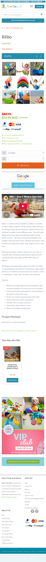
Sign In (32, 559)
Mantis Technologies (38, 551)
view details (12, 380)
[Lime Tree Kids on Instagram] (36, 511)
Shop (40, 6)
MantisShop (32, 554)
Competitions (6, 540)
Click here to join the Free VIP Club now (23, 462)
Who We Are (6, 518)
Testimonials (6, 531)
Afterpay (27, 502)
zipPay (27, 505)
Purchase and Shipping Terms (34, 498)
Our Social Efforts (7, 534)
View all (7, 49)
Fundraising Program (31, 508)
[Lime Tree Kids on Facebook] (32, 511)
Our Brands (5, 528)
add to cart (24, 165)
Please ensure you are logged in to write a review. (19, 331)
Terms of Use (29, 495)
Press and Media (7, 537)
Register (24, 559)
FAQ (26, 483)
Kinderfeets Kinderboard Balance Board (12, 366)
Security (27, 492)
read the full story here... (9, 497)
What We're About (8, 521)
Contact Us (28, 486)
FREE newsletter (7, 543)
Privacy (27, 489)
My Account (13, 559)
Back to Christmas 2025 (14, 28)
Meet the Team (7, 524)
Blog (3, 515)
